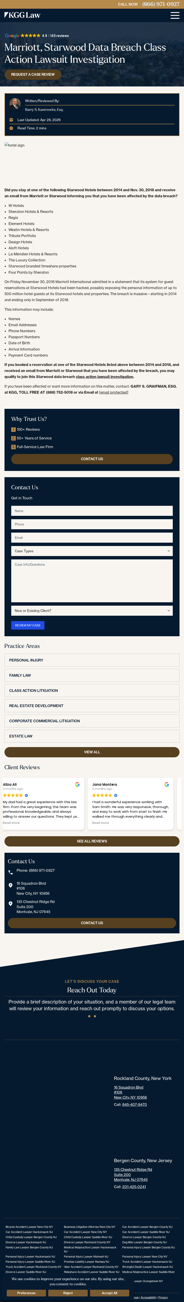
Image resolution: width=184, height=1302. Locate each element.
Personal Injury (26, 660)
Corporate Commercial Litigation (44, 721)
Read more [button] (17, 823)
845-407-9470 (134, 1104)
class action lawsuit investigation (104, 376)
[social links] (89, 1016)
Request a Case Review (33, 74)
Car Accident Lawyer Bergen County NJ (147, 1226)
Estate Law (21, 736)
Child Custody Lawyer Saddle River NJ (88, 1237)
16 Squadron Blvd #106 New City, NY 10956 (33, 888)
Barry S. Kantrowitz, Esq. (44, 109)
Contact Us (92, 459)
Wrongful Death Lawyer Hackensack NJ (147, 1266)
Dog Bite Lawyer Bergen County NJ (144, 1242)
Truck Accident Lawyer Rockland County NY (33, 1266)
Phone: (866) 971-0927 (36, 870)
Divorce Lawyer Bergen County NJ (144, 1237)
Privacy (163, 1297)
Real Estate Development (36, 706)
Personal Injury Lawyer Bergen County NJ (148, 1247)
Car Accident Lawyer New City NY (85, 1232)
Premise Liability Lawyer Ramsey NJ (86, 1261)
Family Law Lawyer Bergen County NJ (29, 1247)
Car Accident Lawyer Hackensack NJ (29, 1232)
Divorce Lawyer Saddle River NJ (26, 1272)
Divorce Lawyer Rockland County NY (87, 1242)
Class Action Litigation (33, 690)
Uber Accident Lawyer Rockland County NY (91, 1266)
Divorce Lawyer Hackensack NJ (26, 1242)
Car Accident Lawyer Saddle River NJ (145, 1232)
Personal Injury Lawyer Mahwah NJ (86, 1256)
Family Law (20, 675)
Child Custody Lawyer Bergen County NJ (31, 1237)
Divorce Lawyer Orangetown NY (142, 1281)
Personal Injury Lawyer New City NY (144, 1256)
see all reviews (92, 841)
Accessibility (148, 1297)
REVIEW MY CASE (28, 625)
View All (92, 752)
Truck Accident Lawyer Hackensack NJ (147, 1261)
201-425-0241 (134, 1186)
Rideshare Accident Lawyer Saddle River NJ (91, 1272)
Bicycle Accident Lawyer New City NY (29, 1226)
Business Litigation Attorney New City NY (89, 1226)
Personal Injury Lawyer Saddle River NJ (30, 1261)
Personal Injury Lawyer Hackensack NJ (30, 1256)
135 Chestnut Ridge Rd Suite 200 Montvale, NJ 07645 (36, 906)
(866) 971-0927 (161, 4)
